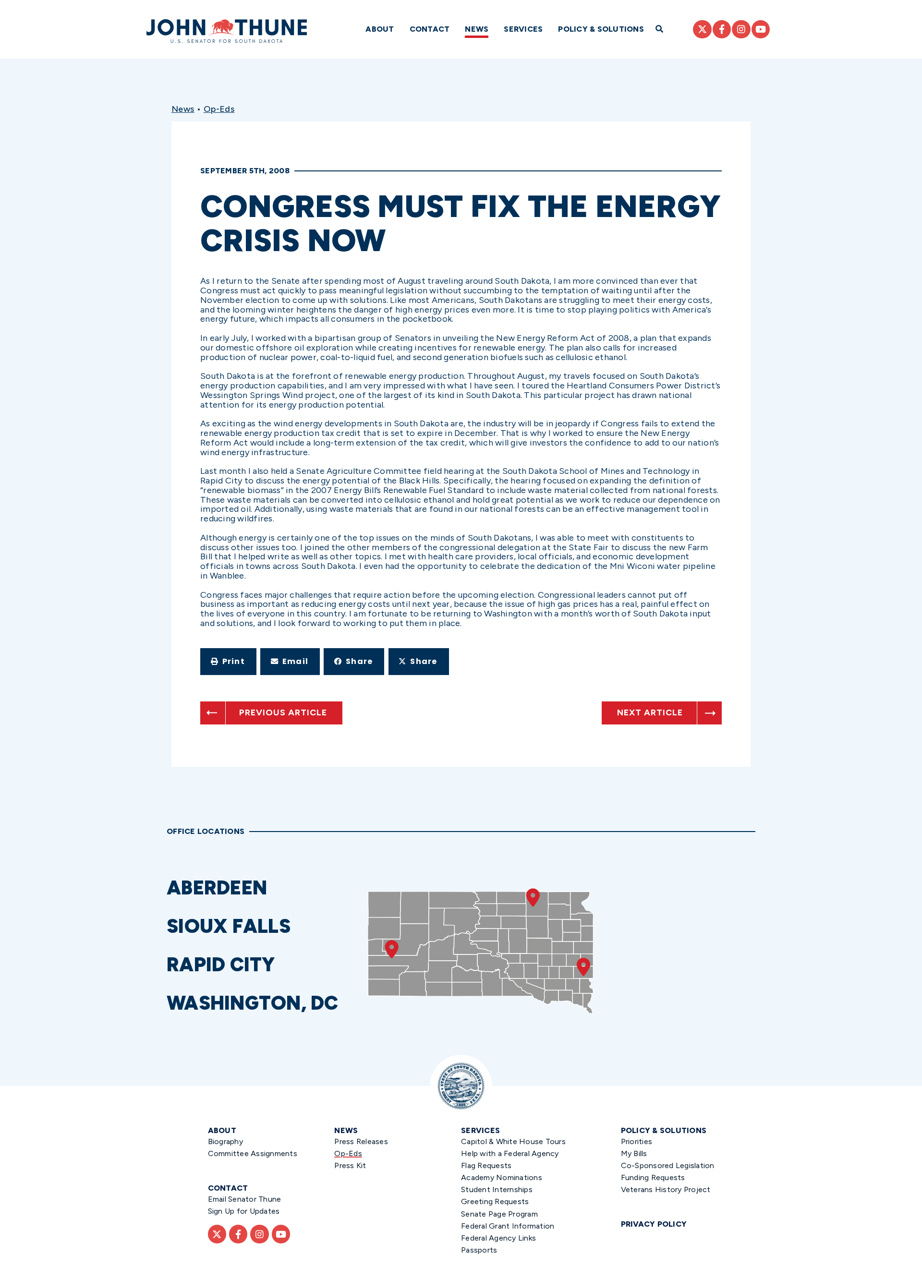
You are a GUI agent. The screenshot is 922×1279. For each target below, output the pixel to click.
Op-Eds (219, 109)
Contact (430, 29)
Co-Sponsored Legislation (668, 1165)
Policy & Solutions (601, 29)
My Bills (634, 1153)
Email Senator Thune (244, 1199)
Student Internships (497, 1189)
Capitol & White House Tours (513, 1141)
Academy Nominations (501, 1177)
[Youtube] (761, 29)
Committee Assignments (252, 1153)
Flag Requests (486, 1165)
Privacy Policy (654, 1224)
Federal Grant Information (507, 1226)
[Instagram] (741, 29)
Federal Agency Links (498, 1238)
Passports (479, 1250)
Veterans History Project (666, 1189)
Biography (225, 1141)
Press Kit (350, 1165)
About (379, 29)
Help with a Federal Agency (510, 1153)
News (476, 29)
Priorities (637, 1141)
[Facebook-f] (722, 29)
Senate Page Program (499, 1214)
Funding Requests (653, 1177)
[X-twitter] (702, 29)
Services (523, 29)
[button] (228, 661)
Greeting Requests (495, 1201)
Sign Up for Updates (244, 1211)
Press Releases (361, 1141)
